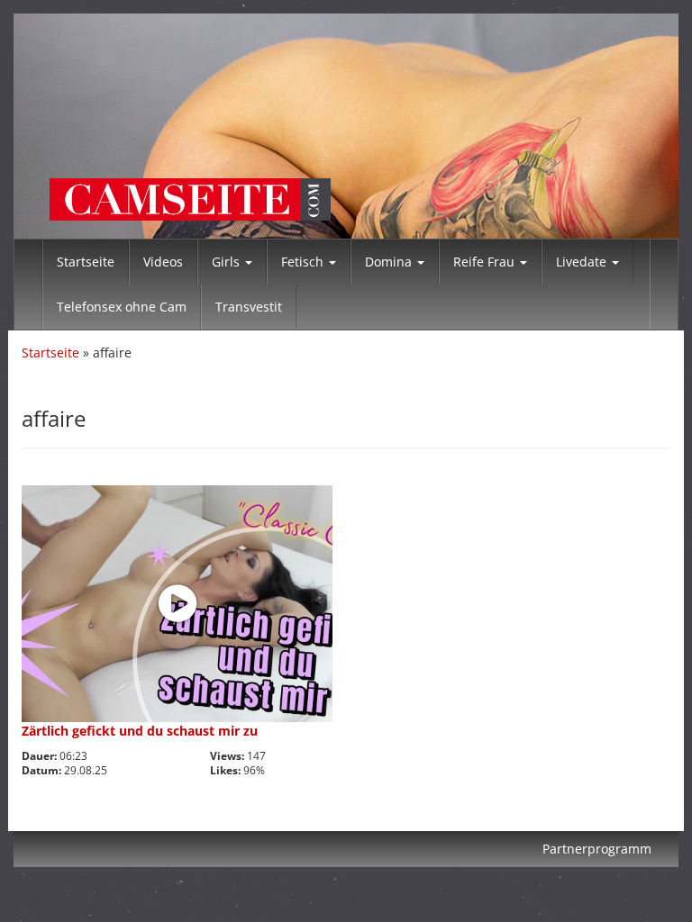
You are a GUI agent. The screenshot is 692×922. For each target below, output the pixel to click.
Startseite (85, 261)
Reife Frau (485, 261)
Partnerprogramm (596, 848)
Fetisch (304, 261)
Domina (390, 261)
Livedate (583, 261)
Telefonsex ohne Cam (122, 306)
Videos (163, 261)
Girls (227, 261)
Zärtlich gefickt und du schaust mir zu (140, 730)
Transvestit (248, 306)
